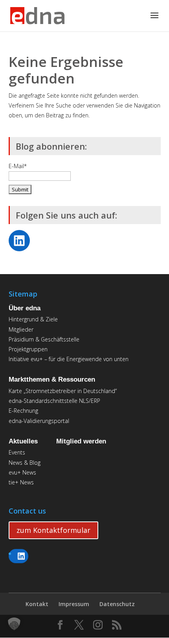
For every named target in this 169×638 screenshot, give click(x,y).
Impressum (74, 604)
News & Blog (24, 462)
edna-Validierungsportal (39, 421)
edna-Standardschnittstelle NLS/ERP (54, 400)
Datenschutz (117, 604)
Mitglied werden (81, 441)
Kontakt (37, 604)
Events (17, 452)
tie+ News (21, 482)
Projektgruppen (28, 349)
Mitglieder (21, 329)
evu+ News (22, 472)
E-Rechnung (23, 410)
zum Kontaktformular (53, 530)
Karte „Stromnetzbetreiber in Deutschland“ (63, 391)
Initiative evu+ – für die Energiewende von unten (69, 359)
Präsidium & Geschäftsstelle (44, 339)
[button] (14, 624)
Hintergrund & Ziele (33, 319)
